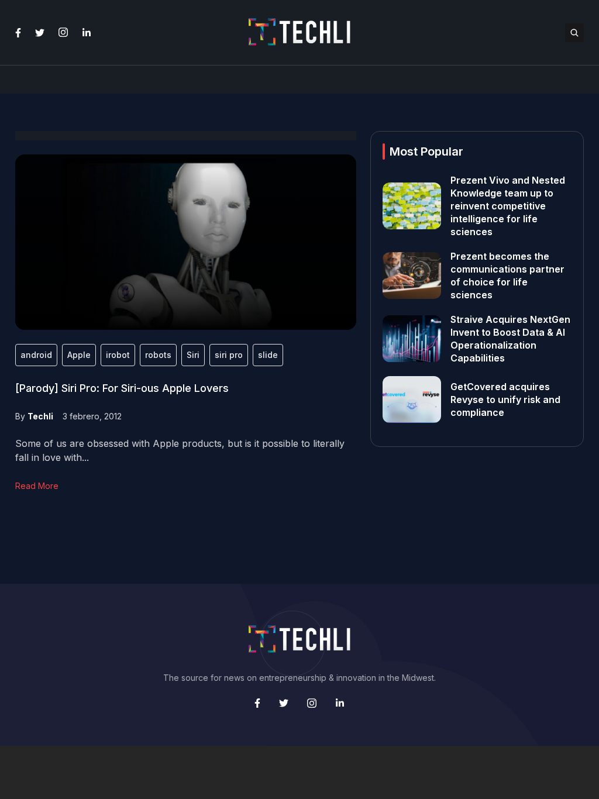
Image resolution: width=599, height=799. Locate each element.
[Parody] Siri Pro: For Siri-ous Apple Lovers (122, 388)
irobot (118, 355)
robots (158, 355)
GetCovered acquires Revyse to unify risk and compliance (505, 399)
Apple (79, 355)
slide (268, 355)
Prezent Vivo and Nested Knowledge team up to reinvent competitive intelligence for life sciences (507, 205)
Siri (193, 355)
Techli (40, 416)
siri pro (229, 355)
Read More (36, 486)
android (36, 355)
